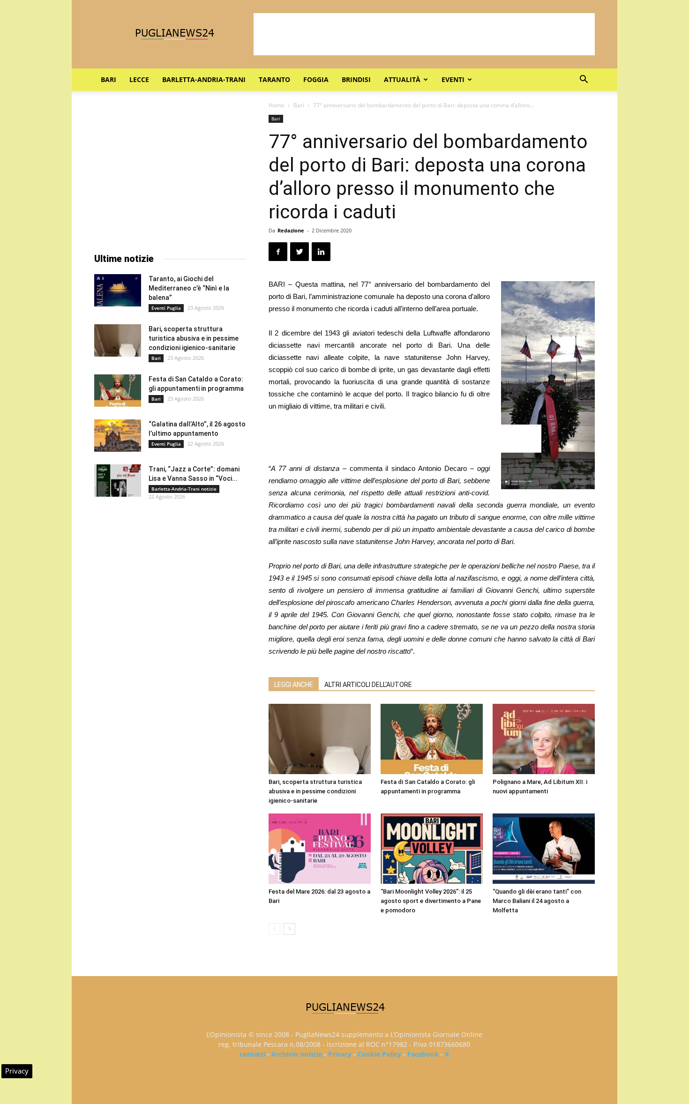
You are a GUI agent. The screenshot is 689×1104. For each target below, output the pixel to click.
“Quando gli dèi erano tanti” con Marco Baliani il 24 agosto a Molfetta (537, 901)
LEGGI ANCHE (293, 684)
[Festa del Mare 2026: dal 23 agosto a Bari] (320, 848)
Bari (108, 79)
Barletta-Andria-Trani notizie (184, 488)
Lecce (139, 79)
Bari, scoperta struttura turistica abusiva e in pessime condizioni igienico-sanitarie (315, 791)
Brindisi (356, 79)
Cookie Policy (379, 1054)
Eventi (453, 79)
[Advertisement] (424, 34)
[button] (583, 80)
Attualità (402, 79)
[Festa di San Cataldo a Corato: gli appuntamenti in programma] (432, 739)
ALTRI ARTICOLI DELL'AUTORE (368, 684)
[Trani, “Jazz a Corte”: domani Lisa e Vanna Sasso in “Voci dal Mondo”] (117, 480)
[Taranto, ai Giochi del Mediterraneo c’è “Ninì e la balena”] (117, 290)
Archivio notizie (296, 1054)
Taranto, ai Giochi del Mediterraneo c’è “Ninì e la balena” (189, 288)
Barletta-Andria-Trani (204, 79)
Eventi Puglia (166, 308)
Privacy (340, 1054)
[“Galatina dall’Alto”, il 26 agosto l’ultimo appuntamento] (117, 435)
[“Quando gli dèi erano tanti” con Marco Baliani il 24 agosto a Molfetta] (544, 848)
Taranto (274, 79)
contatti (252, 1054)
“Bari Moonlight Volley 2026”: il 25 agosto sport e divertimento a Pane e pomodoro (431, 901)
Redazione (290, 230)
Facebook (423, 1054)
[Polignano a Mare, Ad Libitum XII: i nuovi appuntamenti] (544, 739)
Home (277, 105)
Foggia (316, 79)
